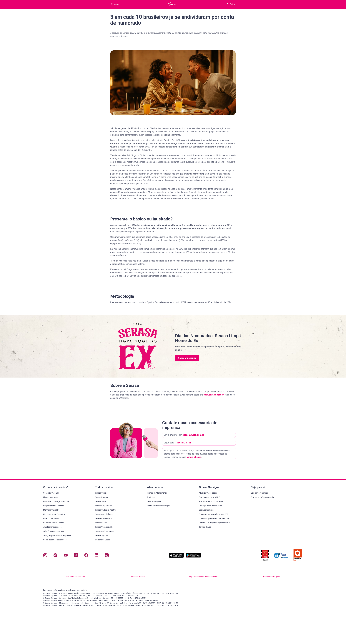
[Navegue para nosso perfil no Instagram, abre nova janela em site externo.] (45, 556)
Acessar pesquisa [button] (187, 358)
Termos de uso (205, 527)
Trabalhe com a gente (271, 577)
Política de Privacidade (75, 577)
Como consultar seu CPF (209, 497)
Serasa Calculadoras (103, 514)
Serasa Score (100, 501)
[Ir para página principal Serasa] (173, 4)
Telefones (151, 497)
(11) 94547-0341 (183, 442)
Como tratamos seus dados (54, 540)
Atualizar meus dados (52, 527)
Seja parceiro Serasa (259, 493)
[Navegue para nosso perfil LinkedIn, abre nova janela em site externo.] (96, 556)
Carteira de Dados (102, 540)
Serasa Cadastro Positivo (105, 510)
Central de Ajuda (154, 501)
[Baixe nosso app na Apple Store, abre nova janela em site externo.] (176, 557)
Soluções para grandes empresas (57, 535)
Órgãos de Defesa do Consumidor (203, 577)
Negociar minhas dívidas (53, 506)
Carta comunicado (206, 510)
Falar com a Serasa (51, 518)
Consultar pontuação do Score (56, 501)
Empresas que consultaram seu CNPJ (214, 518)
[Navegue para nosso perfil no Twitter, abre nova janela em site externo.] (76, 556)
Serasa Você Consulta (104, 527)
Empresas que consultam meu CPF (213, 514)
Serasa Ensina (101, 523)
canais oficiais (194, 457)
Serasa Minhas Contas (104, 531)
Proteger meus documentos (210, 506)
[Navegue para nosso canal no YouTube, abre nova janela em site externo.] (66, 556)
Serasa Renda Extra (103, 518)
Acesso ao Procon (137, 577)
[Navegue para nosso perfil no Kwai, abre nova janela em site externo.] (107, 556)
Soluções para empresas (53, 531)
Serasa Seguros (101, 535)
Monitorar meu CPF (51, 510)
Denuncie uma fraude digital (158, 506)
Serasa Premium (102, 497)
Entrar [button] (233, 4)
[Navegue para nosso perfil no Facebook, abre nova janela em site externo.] (86, 556)
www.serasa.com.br (214, 394)
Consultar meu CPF (51, 493)
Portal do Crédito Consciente (211, 501)
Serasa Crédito (101, 493)
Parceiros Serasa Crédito (53, 523)
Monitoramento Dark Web (54, 514)
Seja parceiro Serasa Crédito (262, 497)
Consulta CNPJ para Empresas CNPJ (214, 523)
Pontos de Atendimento (157, 493)
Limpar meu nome (50, 497)
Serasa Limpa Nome (103, 506)
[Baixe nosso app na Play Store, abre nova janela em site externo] (193, 557)
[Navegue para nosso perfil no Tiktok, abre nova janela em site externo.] (55, 556)
